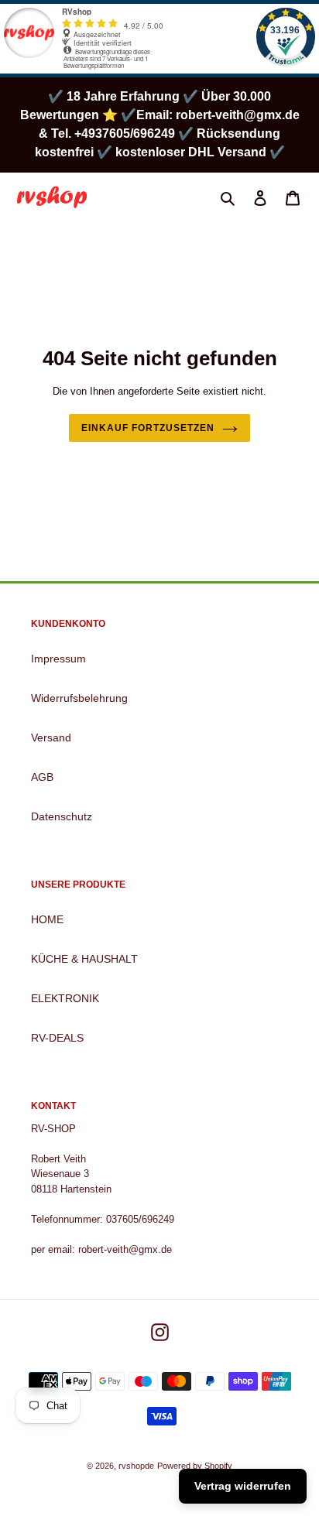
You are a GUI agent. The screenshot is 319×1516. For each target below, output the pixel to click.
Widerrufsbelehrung (79, 698)
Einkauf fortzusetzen (147, 428)
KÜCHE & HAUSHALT (84, 959)
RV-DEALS (57, 1038)
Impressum (58, 658)
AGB (42, 777)
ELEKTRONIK (65, 998)
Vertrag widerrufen (242, 1486)
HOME (47, 919)
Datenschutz (61, 816)
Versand (51, 737)
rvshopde (136, 1465)
